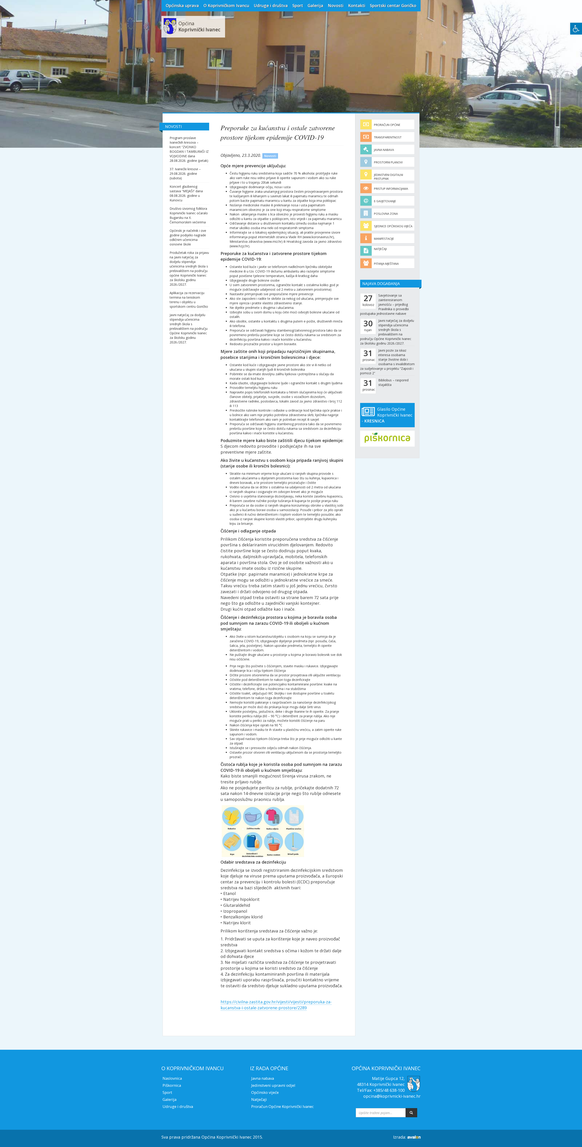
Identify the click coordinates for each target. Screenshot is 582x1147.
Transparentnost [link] (387, 137)
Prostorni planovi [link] (388, 162)
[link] (576, 29)
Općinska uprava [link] (182, 5)
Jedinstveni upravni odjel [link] (273, 1085)
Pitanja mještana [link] (386, 264)
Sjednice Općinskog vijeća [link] (393, 226)
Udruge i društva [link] (271, 5)
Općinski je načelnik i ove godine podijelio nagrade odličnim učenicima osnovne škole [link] (188, 237)
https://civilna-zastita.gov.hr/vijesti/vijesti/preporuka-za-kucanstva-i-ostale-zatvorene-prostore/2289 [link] (276, 1004)
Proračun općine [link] (387, 125)
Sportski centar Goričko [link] (393, 5)
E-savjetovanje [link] (385, 201)
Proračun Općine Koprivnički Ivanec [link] (282, 1106)
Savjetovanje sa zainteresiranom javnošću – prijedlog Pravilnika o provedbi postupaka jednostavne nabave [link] (384, 304)
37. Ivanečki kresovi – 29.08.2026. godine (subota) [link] (185, 173)
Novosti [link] (336, 5)
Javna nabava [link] (384, 150)
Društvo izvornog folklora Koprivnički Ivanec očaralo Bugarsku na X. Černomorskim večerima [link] (189, 215)
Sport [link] (297, 5)
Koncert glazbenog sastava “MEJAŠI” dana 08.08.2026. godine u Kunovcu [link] (186, 193)
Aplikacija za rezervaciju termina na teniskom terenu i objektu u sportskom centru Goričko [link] (189, 300)
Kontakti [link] (356, 5)
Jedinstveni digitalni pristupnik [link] (388, 177)
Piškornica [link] (172, 1085)
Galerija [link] (315, 5)
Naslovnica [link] (172, 1078)
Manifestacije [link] (384, 239)
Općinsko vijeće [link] (265, 1092)
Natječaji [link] (380, 249)
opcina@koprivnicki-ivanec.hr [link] (392, 1096)
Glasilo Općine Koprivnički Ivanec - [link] (387, 414)
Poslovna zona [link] (386, 214)
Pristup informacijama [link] (391, 189)
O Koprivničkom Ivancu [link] (226, 5)
